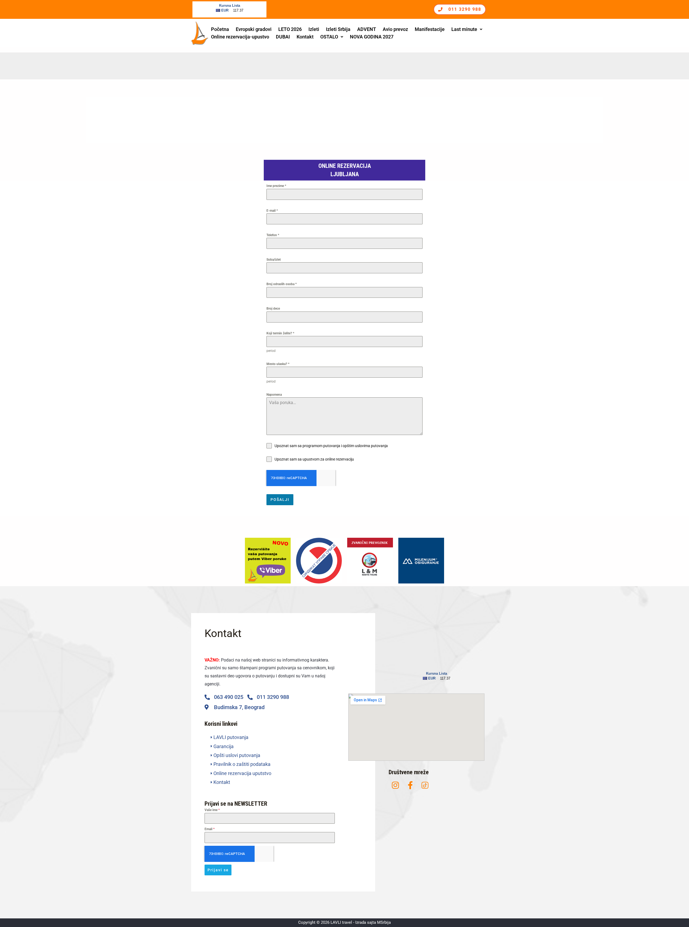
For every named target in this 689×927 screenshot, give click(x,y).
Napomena (274, 395)
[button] (467, 29)
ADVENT (366, 29)
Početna (220, 29)
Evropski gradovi (254, 29)
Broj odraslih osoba (281, 284)
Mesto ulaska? (277, 364)
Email (210, 829)
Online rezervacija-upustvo (240, 37)
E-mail (272, 211)
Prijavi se (218, 870)
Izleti (313, 29)
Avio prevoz (395, 29)
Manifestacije (430, 29)
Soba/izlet (273, 259)
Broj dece (273, 308)
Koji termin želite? (280, 333)
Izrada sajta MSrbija (373, 922)
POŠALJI (279, 499)
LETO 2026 (290, 29)
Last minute (464, 29)
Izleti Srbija (338, 29)
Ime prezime (276, 186)
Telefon (272, 235)
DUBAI (283, 37)
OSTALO (329, 37)
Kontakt (305, 37)
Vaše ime (212, 810)
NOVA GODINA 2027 (371, 37)
